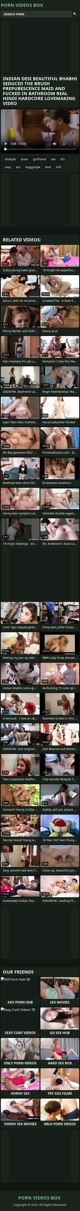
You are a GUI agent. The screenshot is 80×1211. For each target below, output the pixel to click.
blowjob (10, 159)
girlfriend (39, 159)
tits (63, 159)
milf (58, 167)
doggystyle (32, 167)
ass (18, 167)
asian (24, 159)
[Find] (75, 14)
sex (53, 159)
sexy (8, 167)
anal (48, 167)
